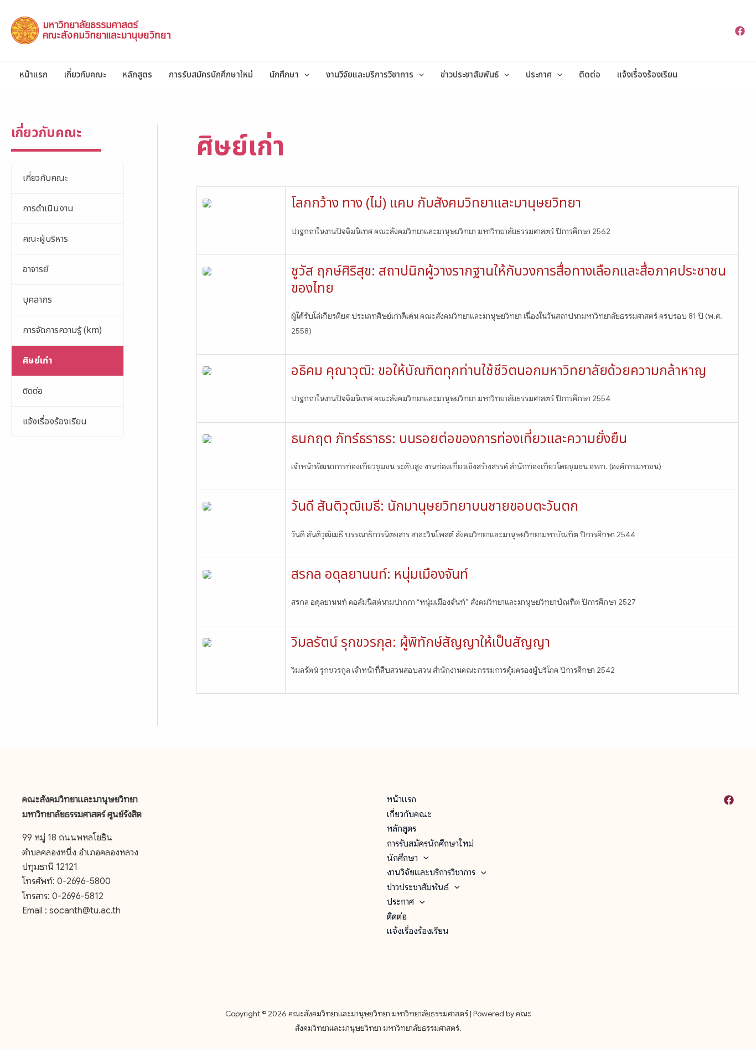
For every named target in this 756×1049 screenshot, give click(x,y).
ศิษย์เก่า (38, 360)
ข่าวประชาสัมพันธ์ (470, 75)
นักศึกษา (284, 75)
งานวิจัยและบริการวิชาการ (369, 75)
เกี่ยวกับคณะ (85, 75)
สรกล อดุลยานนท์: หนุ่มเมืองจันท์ (379, 575)
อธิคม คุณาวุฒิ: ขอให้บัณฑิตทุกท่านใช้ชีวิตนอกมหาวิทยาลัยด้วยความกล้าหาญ (498, 371)
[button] (304, 75)
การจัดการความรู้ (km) (62, 330)
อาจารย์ (35, 269)
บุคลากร (37, 300)
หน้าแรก (33, 75)
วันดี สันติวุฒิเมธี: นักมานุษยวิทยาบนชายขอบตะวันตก (434, 507)
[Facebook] (740, 31)
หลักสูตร (137, 75)
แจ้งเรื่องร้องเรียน (647, 75)
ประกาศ (539, 75)
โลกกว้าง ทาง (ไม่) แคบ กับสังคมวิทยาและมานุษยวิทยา (436, 204)
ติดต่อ (589, 75)
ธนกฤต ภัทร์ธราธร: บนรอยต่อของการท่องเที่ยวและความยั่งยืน (459, 439)
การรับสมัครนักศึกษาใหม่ (211, 75)
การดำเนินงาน (48, 208)
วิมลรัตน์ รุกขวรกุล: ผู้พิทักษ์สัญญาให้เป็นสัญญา (420, 643)
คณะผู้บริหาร (45, 239)
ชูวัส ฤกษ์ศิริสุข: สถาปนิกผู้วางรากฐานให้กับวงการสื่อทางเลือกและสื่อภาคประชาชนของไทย (508, 280)
